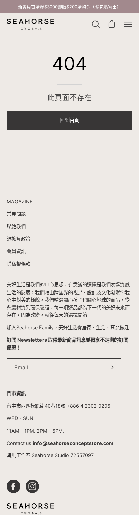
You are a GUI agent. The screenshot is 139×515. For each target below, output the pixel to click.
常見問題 (16, 214)
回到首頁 (69, 120)
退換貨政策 (18, 239)
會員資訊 (16, 251)
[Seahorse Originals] (30, 24)
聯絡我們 (16, 226)
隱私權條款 (18, 264)
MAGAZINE (20, 201)
